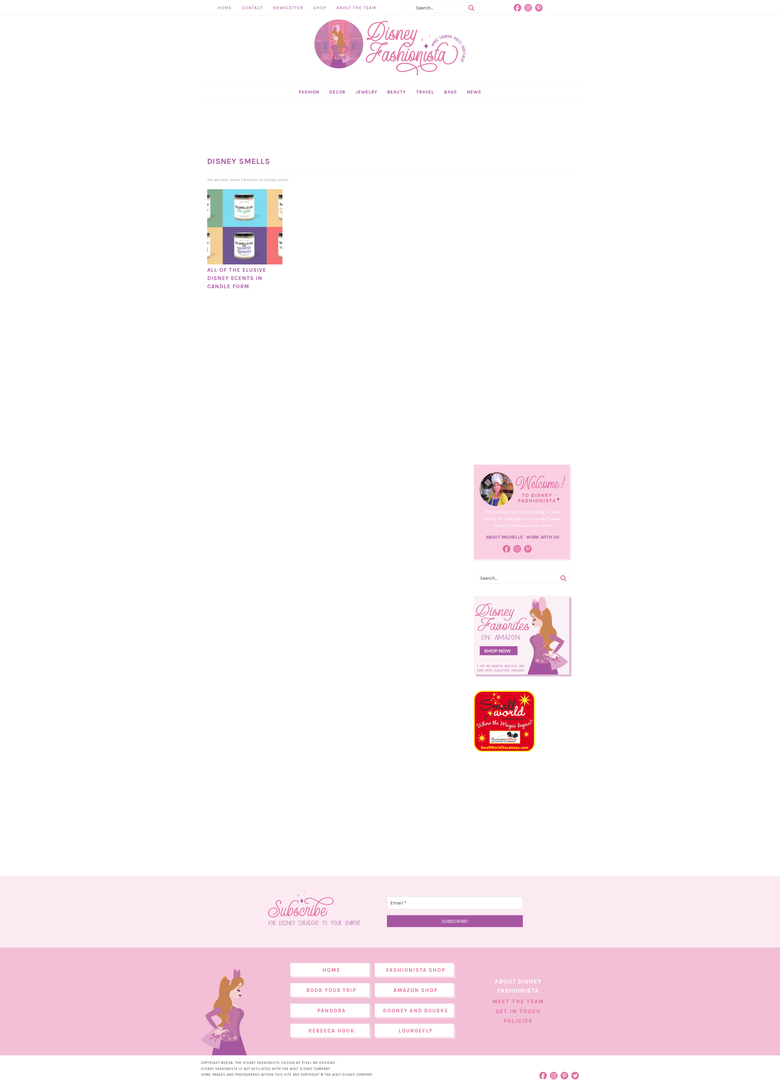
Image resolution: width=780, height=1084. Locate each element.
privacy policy (399, 592)
